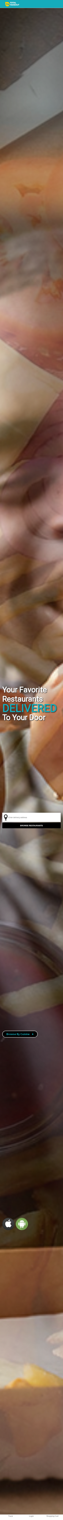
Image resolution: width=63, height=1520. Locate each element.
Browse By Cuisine (19, 1034)
